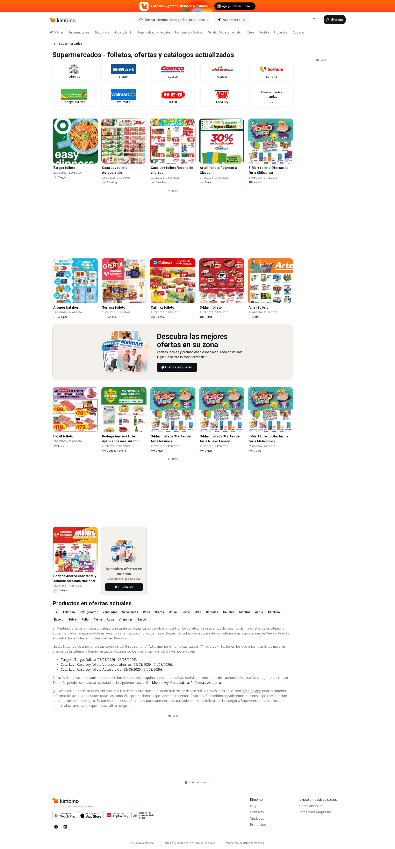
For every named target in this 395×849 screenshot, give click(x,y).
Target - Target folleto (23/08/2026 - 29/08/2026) (98, 659)
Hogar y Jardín (123, 32)
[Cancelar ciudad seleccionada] (244, 20)
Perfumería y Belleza (188, 32)
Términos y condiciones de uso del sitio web (189, 843)
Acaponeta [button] (231, 19)
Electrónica (101, 32)
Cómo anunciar (311, 806)
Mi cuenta (337, 19)
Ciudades (299, 32)
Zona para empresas (315, 812)
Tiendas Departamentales (224, 32)
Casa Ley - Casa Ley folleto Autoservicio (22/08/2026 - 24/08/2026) (111, 669)
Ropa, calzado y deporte (153, 32)
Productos (281, 32)
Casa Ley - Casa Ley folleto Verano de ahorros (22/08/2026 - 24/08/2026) (116, 664)
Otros (250, 32)
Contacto (257, 812)
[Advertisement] (173, 221)
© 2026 (142, 843)
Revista (264, 32)
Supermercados (79, 32)
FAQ (253, 806)
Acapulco (214, 682)
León (146, 682)
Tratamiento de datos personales (244, 843)
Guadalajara (179, 682)
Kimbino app (251, 691)
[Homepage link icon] (186, 782)
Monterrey (160, 682)
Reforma (197, 682)
